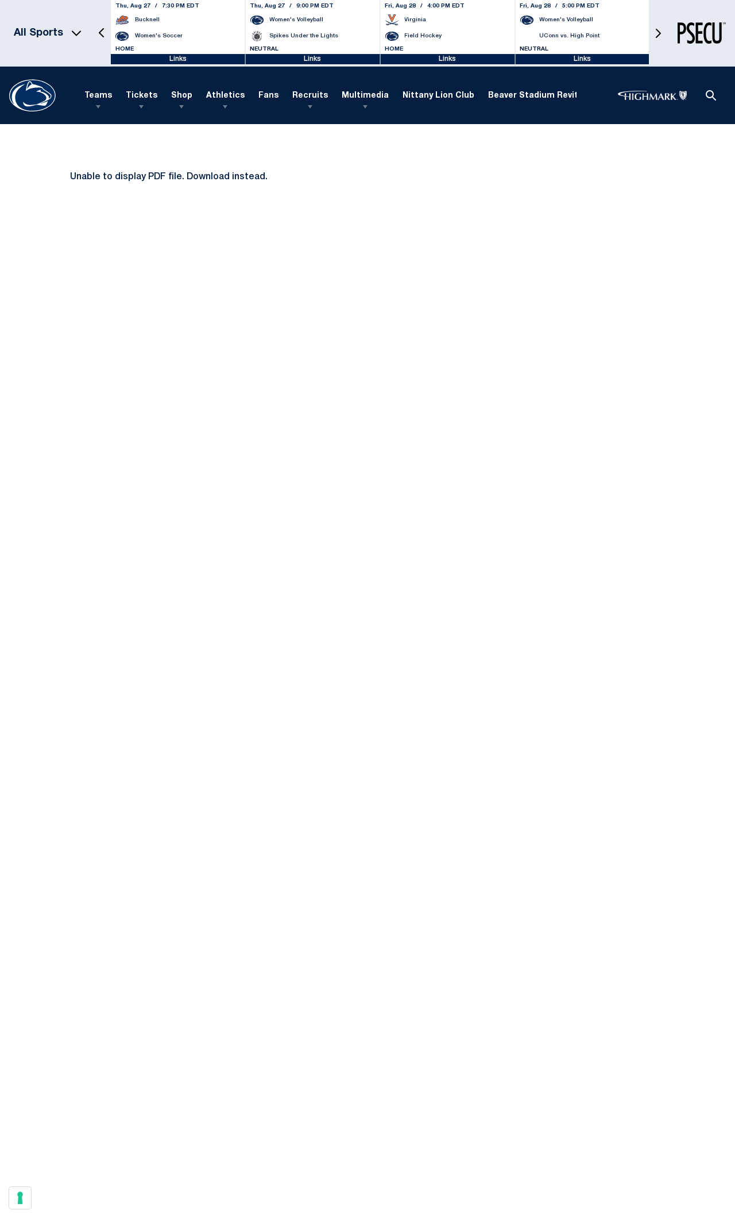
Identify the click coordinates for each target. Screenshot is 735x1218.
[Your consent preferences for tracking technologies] (20, 1198)
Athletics (225, 95)
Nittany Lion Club (438, 95)
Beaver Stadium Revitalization (551, 95)
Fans (268, 95)
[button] (101, 33)
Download (208, 177)
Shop (181, 95)
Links (178, 59)
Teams (98, 95)
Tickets (141, 95)
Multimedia (365, 95)
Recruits (310, 95)
